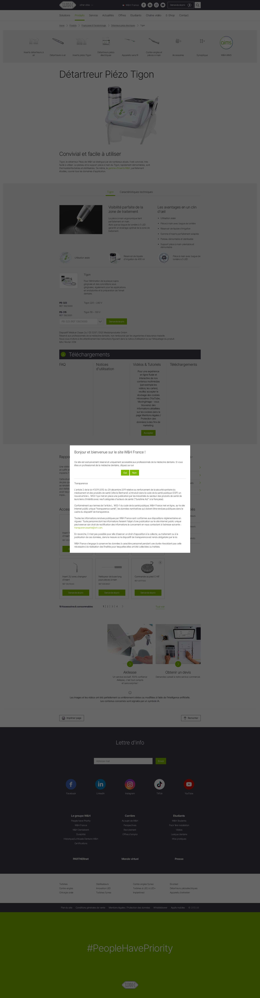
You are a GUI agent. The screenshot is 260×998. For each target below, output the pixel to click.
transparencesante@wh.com (88, 527)
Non (134, 472)
